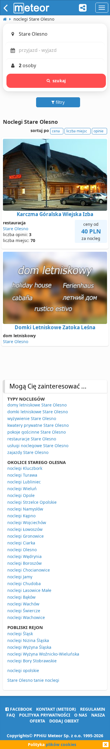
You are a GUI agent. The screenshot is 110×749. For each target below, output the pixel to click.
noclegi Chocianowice (28, 570)
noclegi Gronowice (25, 536)
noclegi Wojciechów (26, 522)
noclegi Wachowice (26, 617)
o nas (80, 715)
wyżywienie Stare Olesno (31, 418)
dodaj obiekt (64, 721)
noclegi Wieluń (22, 488)
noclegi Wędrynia (24, 556)
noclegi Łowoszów (25, 529)
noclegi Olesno (22, 549)
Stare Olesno (15, 228)
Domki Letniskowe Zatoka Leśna (55, 327)
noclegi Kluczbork (24, 468)
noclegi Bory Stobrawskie (32, 661)
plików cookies (61, 744)
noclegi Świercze (23, 610)
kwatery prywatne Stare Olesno (38, 425)
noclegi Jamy (19, 577)
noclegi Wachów (23, 604)
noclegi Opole (21, 495)
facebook (20, 709)
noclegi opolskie (23, 670)
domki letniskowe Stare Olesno (37, 411)
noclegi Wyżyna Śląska (29, 647)
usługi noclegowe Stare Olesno (37, 445)
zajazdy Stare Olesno (27, 452)
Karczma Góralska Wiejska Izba (55, 214)
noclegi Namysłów (25, 509)
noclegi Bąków (21, 597)
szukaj (59, 80)
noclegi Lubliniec (24, 482)
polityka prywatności (44, 715)
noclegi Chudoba (24, 583)
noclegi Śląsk (20, 633)
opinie (99, 131)
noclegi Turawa (22, 475)
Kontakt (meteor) (56, 709)
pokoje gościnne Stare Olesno (36, 432)
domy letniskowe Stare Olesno (37, 405)
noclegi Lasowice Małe (29, 590)
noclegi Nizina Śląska (28, 640)
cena (56, 131)
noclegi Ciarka (21, 543)
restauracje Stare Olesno (31, 439)
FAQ (10, 715)
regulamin (92, 709)
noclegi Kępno (21, 515)
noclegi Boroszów (24, 563)
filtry (60, 102)
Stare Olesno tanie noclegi (33, 680)
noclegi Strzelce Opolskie (32, 502)
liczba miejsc (76, 131)
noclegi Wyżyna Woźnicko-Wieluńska (43, 654)
